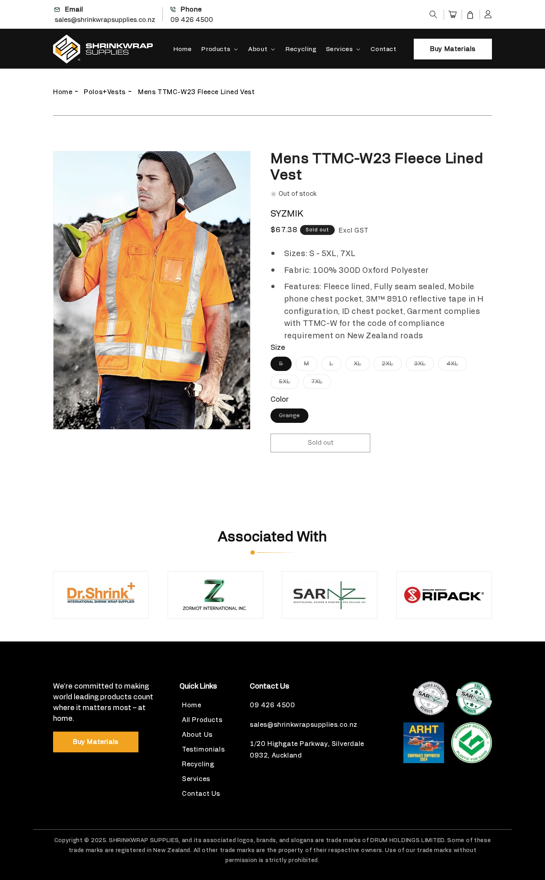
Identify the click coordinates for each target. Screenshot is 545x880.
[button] (433, 14)
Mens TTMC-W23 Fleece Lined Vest (196, 92)
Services (339, 49)
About (257, 49)
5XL (289, 384)
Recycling (198, 764)
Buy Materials (453, 49)
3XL (424, 366)
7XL (321, 384)
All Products (202, 720)
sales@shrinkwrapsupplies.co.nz (105, 20)
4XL (456, 366)
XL (362, 366)
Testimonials (203, 749)
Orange (293, 417)
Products (215, 49)
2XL (392, 366)
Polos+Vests (105, 92)
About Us (197, 735)
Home (62, 92)
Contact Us (201, 794)
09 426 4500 (191, 20)
